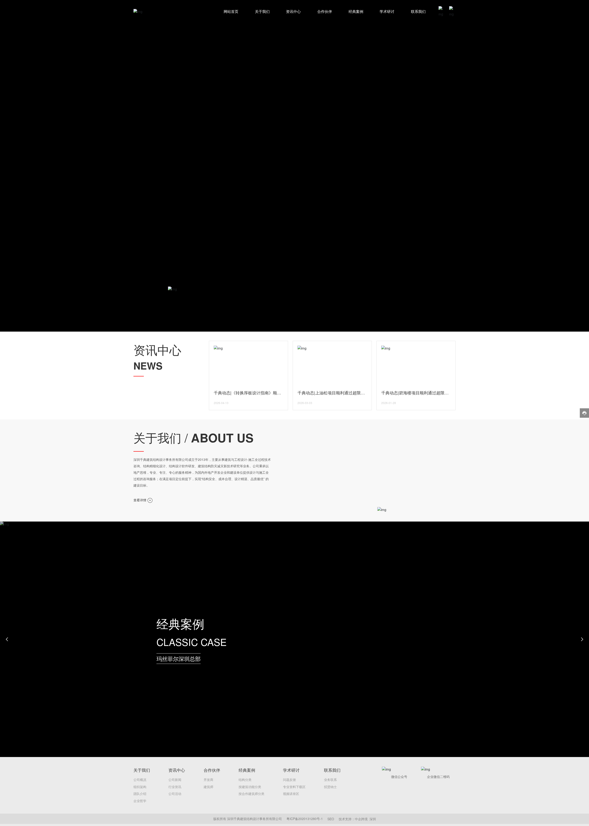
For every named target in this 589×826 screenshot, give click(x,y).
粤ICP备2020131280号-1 (304, 818)
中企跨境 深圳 (365, 819)
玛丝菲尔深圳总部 (178, 658)
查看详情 (140, 500)
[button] (7, 639)
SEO (330, 819)
